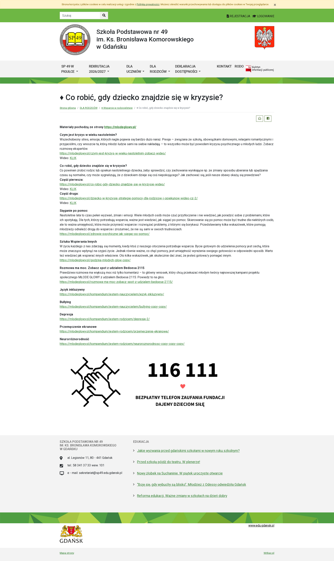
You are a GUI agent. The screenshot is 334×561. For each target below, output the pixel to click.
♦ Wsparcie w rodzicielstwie (117, 107)
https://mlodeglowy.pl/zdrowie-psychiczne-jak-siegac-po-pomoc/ (105, 234)
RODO (239, 66)
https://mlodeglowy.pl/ (120, 127)
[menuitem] (73, 69)
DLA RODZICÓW (158, 69)
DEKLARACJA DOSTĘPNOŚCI (186, 69)
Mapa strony (67, 552)
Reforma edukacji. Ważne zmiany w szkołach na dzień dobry (182, 496)
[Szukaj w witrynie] (104, 15)
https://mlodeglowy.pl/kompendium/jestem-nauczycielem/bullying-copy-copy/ (113, 306)
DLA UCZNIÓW (134, 69)
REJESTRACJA (240, 16)
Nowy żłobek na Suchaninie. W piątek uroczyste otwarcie (180, 473)
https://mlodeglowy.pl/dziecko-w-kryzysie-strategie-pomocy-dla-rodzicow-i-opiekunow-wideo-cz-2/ (129, 198)
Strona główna (68, 107)
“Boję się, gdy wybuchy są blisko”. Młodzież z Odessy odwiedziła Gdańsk (191, 484)
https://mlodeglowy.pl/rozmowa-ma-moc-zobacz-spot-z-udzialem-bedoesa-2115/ (116, 282)
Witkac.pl (269, 552)
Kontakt (224, 66)
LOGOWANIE (265, 16)
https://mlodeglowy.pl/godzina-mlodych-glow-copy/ (95, 260)
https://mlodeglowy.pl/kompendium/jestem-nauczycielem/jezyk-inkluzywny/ (112, 294)
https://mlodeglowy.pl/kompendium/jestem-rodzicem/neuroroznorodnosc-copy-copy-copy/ (122, 344)
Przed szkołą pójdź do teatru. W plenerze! (168, 462)
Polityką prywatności (148, 4)
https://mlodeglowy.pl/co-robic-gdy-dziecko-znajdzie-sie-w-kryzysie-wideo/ (112, 184)
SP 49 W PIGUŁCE (68, 69)
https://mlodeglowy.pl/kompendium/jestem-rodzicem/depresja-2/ (105, 319)
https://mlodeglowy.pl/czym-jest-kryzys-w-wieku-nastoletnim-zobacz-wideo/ (113, 153)
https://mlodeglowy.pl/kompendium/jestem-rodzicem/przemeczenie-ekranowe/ (114, 331)
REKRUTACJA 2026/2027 (99, 69)
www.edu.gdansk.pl (261, 525)
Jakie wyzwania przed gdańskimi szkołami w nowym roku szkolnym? (188, 451)
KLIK (73, 158)
